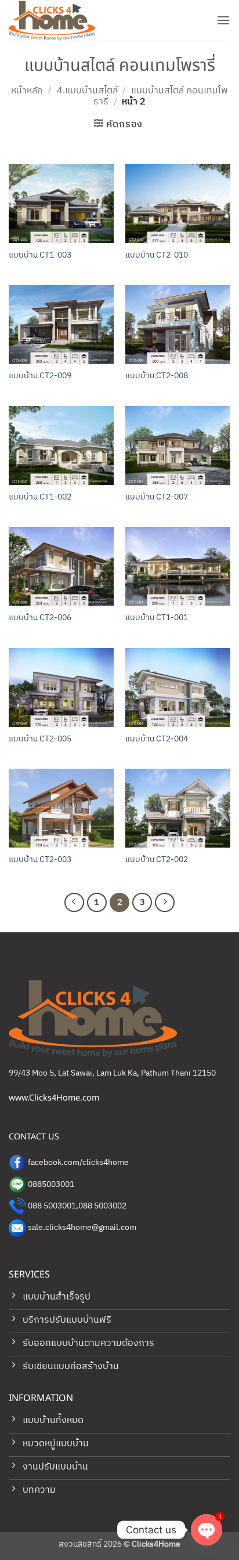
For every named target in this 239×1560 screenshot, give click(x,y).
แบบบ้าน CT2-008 (156, 376)
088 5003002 (102, 1206)
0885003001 (51, 1185)
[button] (223, 20)
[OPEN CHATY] (206, 1529)
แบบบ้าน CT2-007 (156, 498)
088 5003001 (52, 1206)
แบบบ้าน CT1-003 (40, 256)
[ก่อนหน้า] (74, 903)
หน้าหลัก (27, 91)
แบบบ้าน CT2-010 (156, 256)
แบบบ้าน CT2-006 (40, 618)
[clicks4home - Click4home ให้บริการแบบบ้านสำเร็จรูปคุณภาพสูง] (67, 20)
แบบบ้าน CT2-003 (40, 860)
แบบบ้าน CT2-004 (156, 739)
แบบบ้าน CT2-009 (40, 376)
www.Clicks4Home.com (54, 1098)
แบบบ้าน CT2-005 (40, 739)
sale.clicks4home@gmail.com (82, 1228)
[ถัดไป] (165, 903)
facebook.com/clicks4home (78, 1163)
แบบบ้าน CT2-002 (156, 860)
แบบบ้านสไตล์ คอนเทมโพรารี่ (160, 96)
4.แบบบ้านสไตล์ (87, 91)
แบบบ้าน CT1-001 (156, 618)
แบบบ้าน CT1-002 (40, 498)
